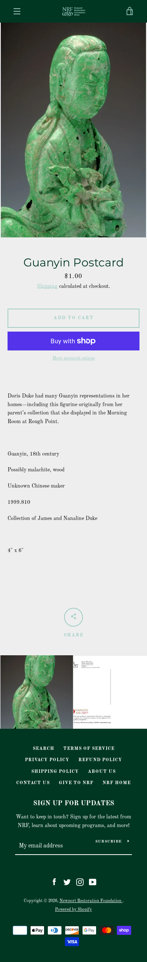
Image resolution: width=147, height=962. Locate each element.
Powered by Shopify (73, 909)
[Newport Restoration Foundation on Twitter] (67, 881)
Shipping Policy (55, 771)
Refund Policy (100, 760)
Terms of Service (89, 748)
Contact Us (33, 783)
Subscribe (108, 841)
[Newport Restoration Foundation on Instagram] (80, 881)
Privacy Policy (47, 760)
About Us (102, 771)
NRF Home (117, 783)
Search (43, 748)
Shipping (47, 286)
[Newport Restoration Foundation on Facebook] (54, 881)
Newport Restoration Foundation (91, 901)
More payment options (73, 358)
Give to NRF (76, 783)
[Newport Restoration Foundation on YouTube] (92, 881)
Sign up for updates (73, 803)
